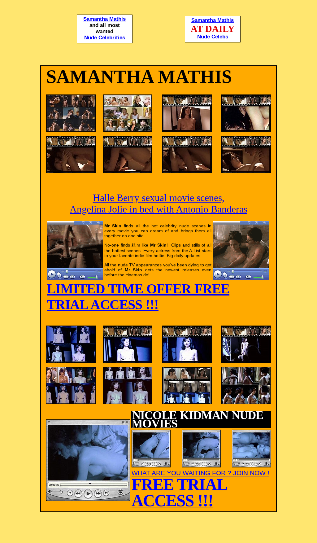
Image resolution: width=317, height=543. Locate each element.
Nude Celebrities (104, 38)
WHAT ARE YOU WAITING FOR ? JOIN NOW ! (200, 488)
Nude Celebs (212, 37)
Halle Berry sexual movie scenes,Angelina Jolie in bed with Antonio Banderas (158, 203)
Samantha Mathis (104, 19)
